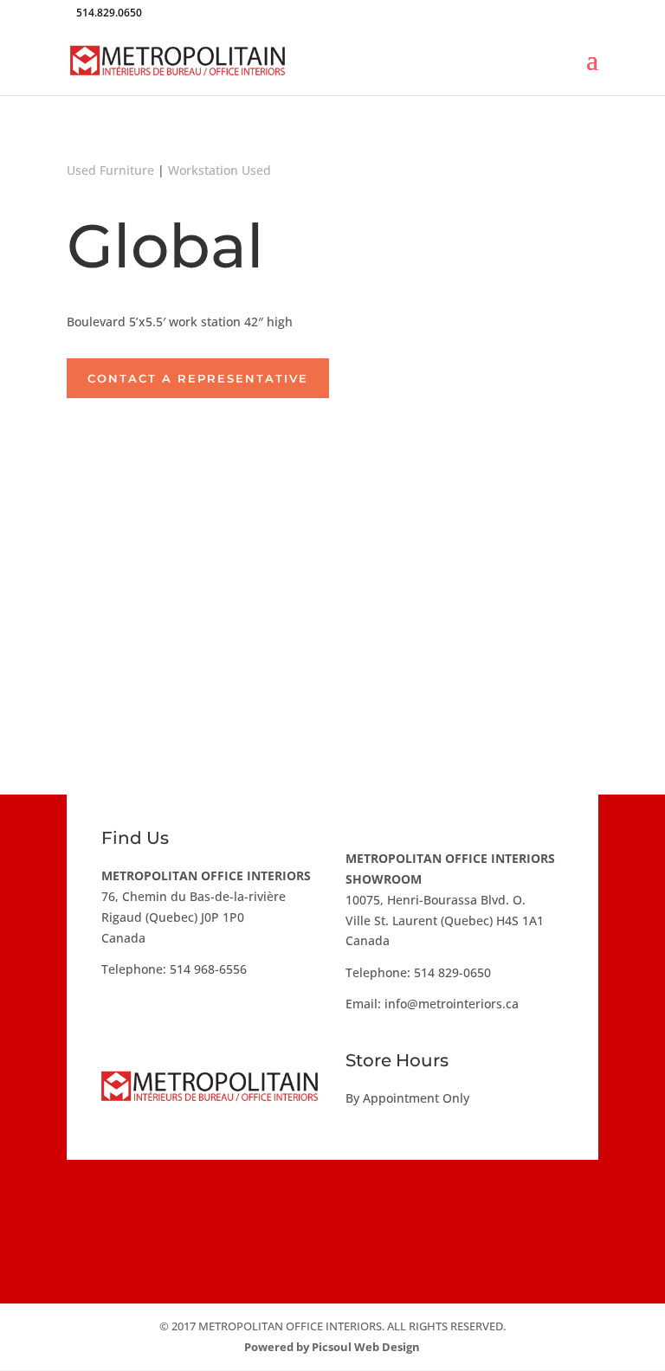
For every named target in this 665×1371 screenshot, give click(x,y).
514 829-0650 (452, 972)
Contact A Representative (197, 378)
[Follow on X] (384, 1205)
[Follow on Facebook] (280, 1205)
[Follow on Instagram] (332, 1205)
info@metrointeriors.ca (451, 1003)
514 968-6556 (208, 969)
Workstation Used (219, 170)
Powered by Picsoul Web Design (332, 1347)
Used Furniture (110, 170)
